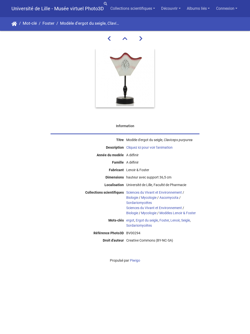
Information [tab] (125, 126)
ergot (130, 220)
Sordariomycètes (139, 203)
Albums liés (197, 8)
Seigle (185, 220)
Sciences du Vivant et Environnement (154, 192)
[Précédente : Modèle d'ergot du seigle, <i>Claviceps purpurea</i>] (109, 38)
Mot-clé (30, 23)
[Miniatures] (125, 38)
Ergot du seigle (147, 220)
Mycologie (148, 198)
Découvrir (169, 8)
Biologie (132, 198)
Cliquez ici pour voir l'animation (149, 147)
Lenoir (175, 220)
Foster (48, 23)
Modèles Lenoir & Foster (177, 213)
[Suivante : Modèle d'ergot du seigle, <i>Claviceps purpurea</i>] (140, 38)
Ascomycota (168, 198)
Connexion (225, 8)
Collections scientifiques (131, 8)
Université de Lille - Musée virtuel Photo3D (57, 8)
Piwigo (135, 260)
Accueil (14, 24)
